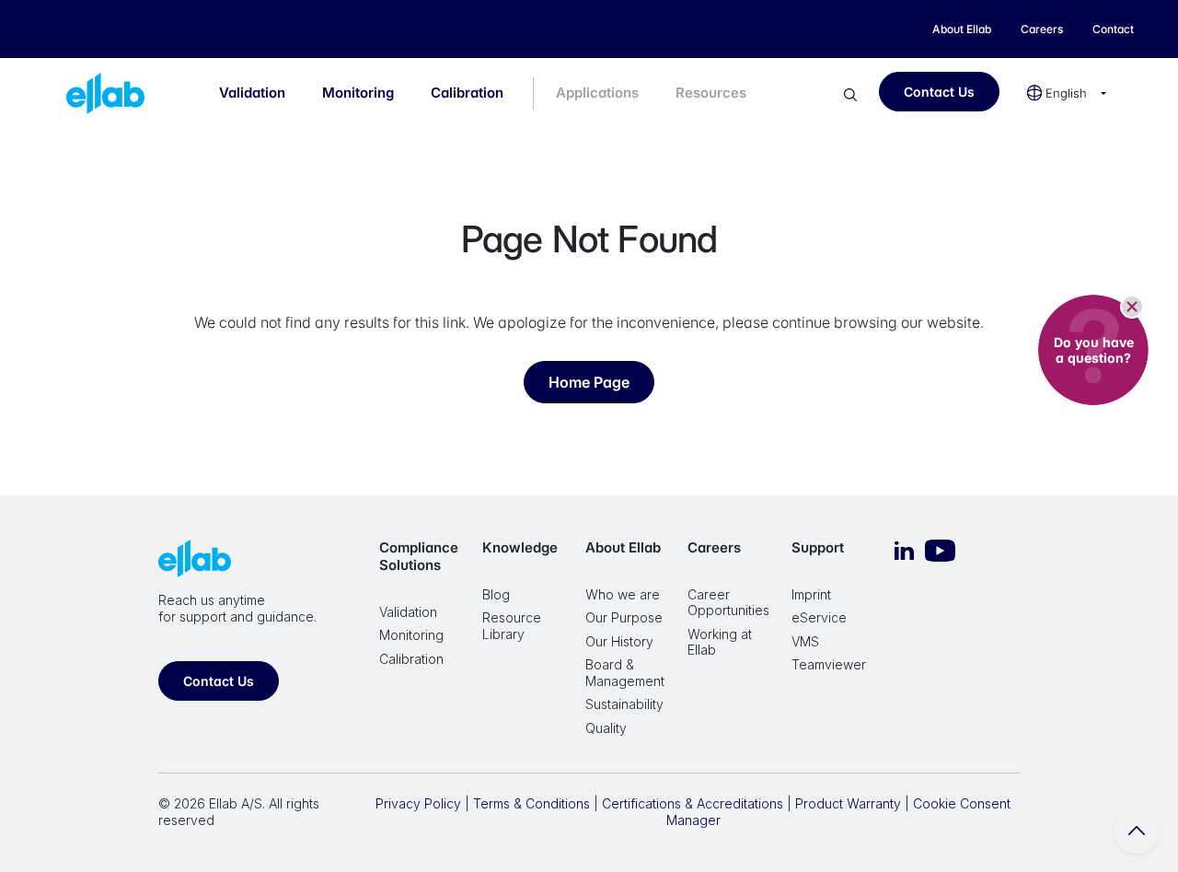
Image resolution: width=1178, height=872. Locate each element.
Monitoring (358, 92)
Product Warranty (848, 803)
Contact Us (939, 91)
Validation (252, 92)
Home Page (589, 382)
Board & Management (624, 673)
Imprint (811, 594)
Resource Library (511, 626)
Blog (496, 594)
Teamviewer (828, 664)
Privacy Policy (418, 803)
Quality (606, 728)
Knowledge (520, 547)
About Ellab (623, 547)
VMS (805, 641)
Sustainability (624, 704)
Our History (619, 641)
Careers (714, 547)
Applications (597, 92)
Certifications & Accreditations (692, 803)
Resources (711, 92)
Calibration (467, 92)
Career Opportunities (728, 603)
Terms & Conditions (531, 803)
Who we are (622, 594)
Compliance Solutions (418, 556)
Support (817, 547)
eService (819, 617)
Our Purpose (624, 617)
